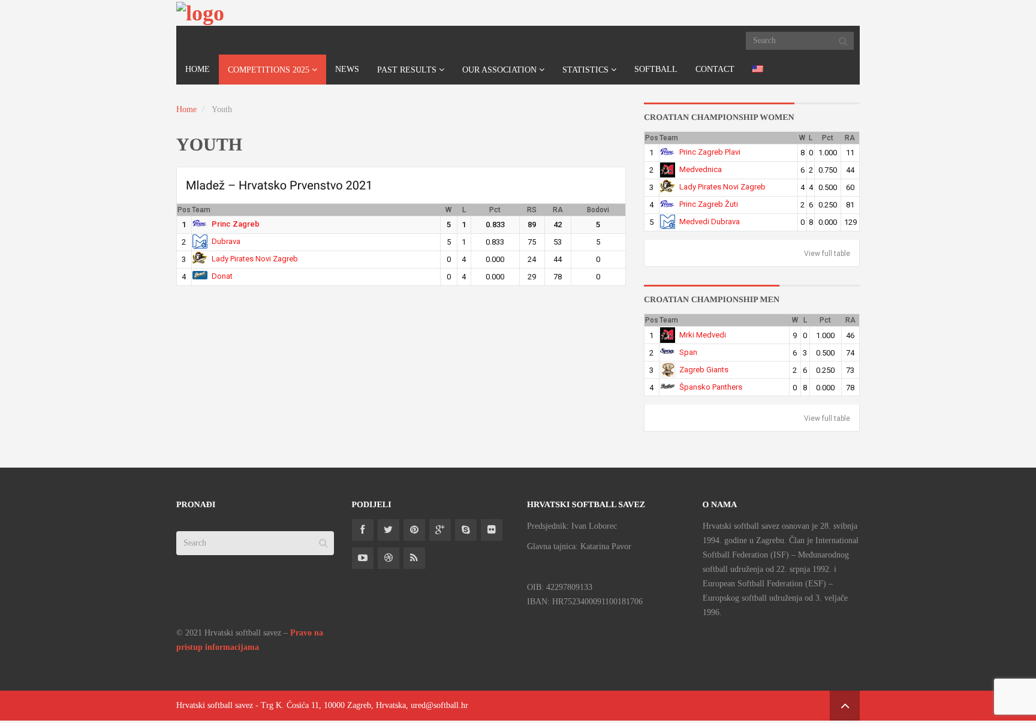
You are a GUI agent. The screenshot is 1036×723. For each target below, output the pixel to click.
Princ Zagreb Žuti (708, 204)
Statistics (585, 69)
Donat (222, 276)
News (347, 69)
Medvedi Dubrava (709, 221)
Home (197, 69)
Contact (714, 69)
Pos (184, 210)
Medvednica (700, 169)
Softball (655, 69)
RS (532, 210)
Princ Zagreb (236, 223)
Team (201, 210)
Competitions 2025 (268, 69)
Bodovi (598, 210)
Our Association (499, 69)
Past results (406, 69)
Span (688, 352)
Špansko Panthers (710, 386)
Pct (495, 210)
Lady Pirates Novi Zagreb (255, 258)
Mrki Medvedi (702, 334)
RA (558, 210)
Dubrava (226, 241)
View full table (827, 253)
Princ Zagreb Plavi (709, 151)
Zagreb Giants (703, 369)
